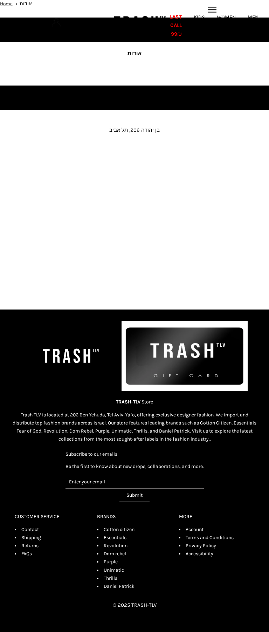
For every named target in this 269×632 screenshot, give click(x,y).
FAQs (26, 554)
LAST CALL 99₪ (176, 26)
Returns (30, 546)
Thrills (110, 578)
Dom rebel (115, 554)
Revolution (115, 546)
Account (195, 529)
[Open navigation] (212, 9)
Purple (111, 562)
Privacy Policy (201, 546)
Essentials (115, 538)
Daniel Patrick (119, 586)
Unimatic (114, 570)
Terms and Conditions (210, 538)
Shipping (31, 538)
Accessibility (199, 554)
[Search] (44, 22)
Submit (134, 495)
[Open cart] (23, 22)
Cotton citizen (119, 529)
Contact (30, 529)
